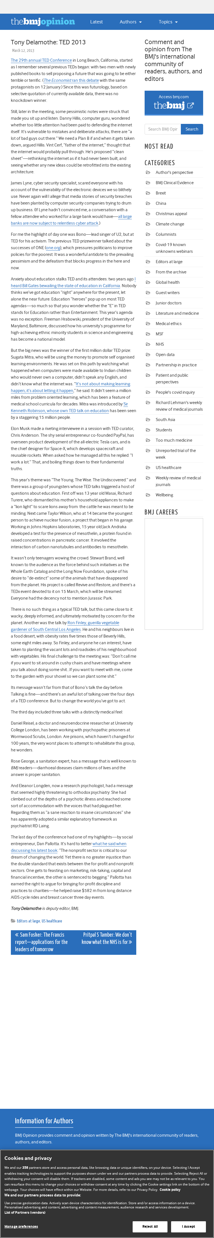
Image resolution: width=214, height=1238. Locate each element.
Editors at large (28, 921)
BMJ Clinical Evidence (175, 182)
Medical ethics (169, 323)
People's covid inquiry (175, 392)
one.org (53, 247)
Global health (168, 282)
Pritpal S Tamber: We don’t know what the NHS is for (107, 938)
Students (164, 429)
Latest (96, 22)
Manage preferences (21, 1227)
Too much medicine (174, 440)
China (161, 203)
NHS (160, 344)
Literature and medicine (177, 313)
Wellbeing (164, 494)
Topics (166, 22)
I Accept (188, 1227)
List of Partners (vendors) (24, 1213)
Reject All (150, 1227)
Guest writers (168, 292)
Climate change (170, 224)
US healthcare (52, 921)
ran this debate (71, 80)
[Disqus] (73, 1028)
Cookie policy (170, 1190)
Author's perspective (174, 172)
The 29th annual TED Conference (41, 60)
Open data (165, 354)
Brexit (161, 193)
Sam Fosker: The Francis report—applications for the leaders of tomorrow (41, 942)
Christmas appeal (171, 213)
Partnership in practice (176, 364)
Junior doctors (169, 303)
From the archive (171, 272)
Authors (128, 22)
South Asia (165, 419)
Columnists (166, 234)
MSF (159, 333)
